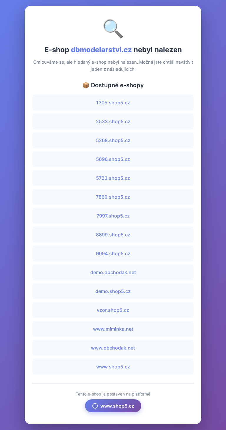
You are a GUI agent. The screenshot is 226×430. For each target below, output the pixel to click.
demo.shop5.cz (113, 291)
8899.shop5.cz (113, 235)
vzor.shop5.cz (113, 310)
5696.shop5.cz (113, 159)
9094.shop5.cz (113, 253)
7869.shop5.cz (113, 197)
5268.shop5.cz (113, 140)
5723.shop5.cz (113, 178)
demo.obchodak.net (113, 272)
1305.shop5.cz (113, 103)
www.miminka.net (113, 329)
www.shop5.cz (113, 367)
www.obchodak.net (113, 348)
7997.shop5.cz (113, 216)
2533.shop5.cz (113, 121)
